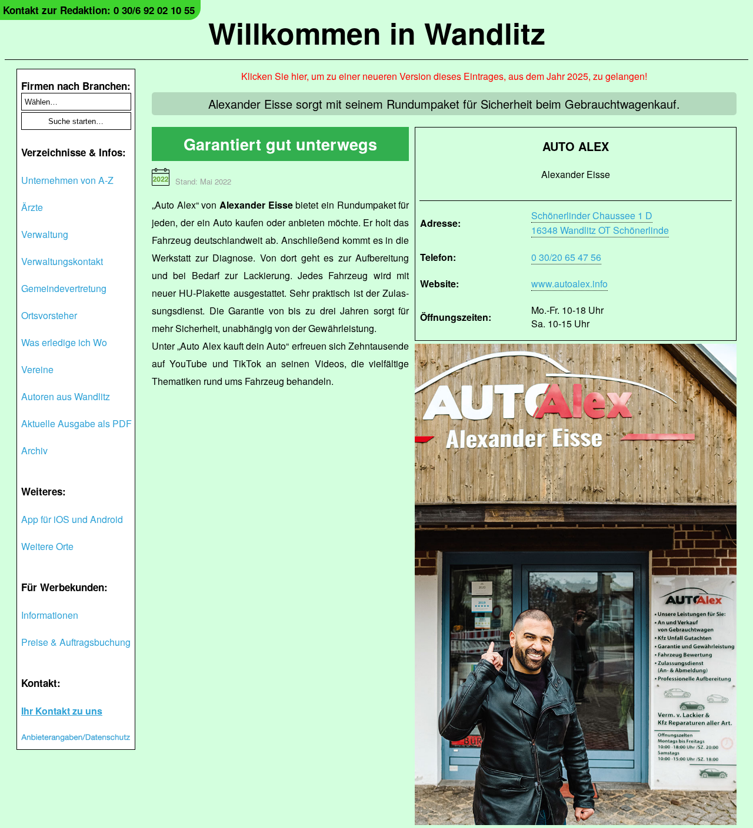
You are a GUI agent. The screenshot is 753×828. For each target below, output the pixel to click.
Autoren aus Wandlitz (65, 396)
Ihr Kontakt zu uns (61, 711)
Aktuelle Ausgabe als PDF (76, 423)
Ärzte (32, 207)
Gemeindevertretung (63, 288)
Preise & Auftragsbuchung (76, 642)
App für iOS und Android (72, 519)
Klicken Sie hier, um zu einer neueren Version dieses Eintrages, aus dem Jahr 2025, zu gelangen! (444, 76)
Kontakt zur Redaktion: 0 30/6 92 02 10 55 (99, 10)
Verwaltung (44, 234)
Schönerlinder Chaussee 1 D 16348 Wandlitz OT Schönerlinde (600, 223)
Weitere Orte (47, 546)
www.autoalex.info (569, 283)
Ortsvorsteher (49, 315)
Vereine (37, 369)
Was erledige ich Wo (64, 342)
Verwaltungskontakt (62, 261)
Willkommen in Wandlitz (376, 32)
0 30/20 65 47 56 (566, 257)
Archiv (34, 450)
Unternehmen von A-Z (67, 180)
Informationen (49, 615)
